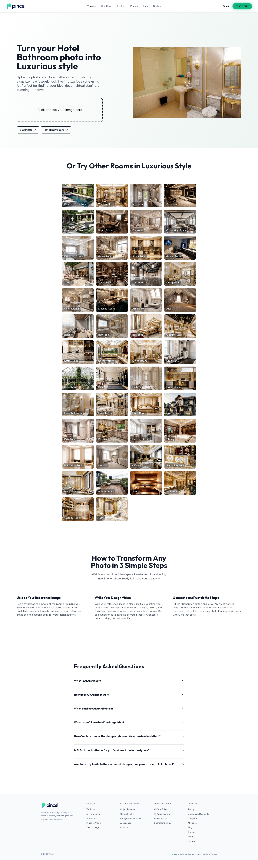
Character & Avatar (163, 823)
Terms (191, 836)
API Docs (192, 823)
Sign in (226, 6)
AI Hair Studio (160, 818)
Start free (242, 6)
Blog (145, 6)
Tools (90, 6)
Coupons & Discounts (198, 814)
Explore (121, 6)
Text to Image (92, 827)
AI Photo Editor (93, 814)
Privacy (191, 841)
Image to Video (93, 823)
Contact (157, 6)
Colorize (124, 827)
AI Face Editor (160, 809)
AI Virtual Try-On (162, 814)
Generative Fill (127, 814)
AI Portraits (91, 818)
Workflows (106, 6)
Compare (192, 818)
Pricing (134, 6)
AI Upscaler (125, 823)
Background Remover (130, 818)
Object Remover (128, 809)
